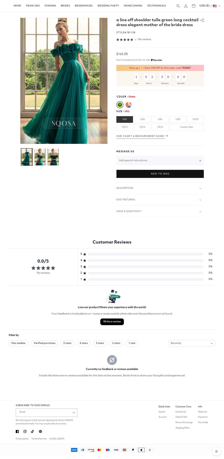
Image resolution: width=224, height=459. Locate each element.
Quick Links (164, 407)
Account (163, 417)
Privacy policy (22, 439)
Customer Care (183, 407)
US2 (124, 119)
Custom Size (186, 127)
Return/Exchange (184, 423)
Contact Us (181, 412)
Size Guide (203, 423)
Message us (125, 151)
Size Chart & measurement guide (140, 136)
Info (200, 407)
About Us (202, 412)
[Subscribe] (73, 413)
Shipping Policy (183, 428)
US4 (142, 119)
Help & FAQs (181, 417)
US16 (160, 127)
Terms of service (39, 439)
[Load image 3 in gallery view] (53, 157)
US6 (160, 119)
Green (119, 104)
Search (162, 412)
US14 (142, 127)
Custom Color (128, 104)
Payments (203, 417)
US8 (178, 119)
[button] (33, 6)
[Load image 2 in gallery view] (40, 157)
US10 (195, 119)
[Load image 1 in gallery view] (27, 157)
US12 (125, 127)
